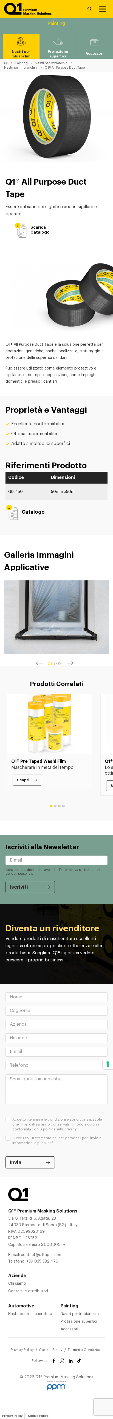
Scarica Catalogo (31, 229)
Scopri (23, 780)
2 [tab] (55, 806)
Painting (21, 63)
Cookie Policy (51, 1349)
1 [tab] (51, 806)
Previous (39, 663)
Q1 (6, 63)
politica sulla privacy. (60, 1129)
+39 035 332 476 (42, 1261)
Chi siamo (17, 1284)
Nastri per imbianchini (80, 1314)
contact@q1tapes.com (42, 1255)
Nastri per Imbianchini (51, 63)
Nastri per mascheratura (30, 1314)
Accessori (69, 1329)
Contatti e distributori (28, 1291)
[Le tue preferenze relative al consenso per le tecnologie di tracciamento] (108, 1064)
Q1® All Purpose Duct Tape (65, 67)
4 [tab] (63, 806)
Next (70, 663)
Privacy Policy (22, 1349)
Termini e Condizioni (85, 1349)
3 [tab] (59, 806)
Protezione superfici (79, 1322)
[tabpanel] (56, 617)
